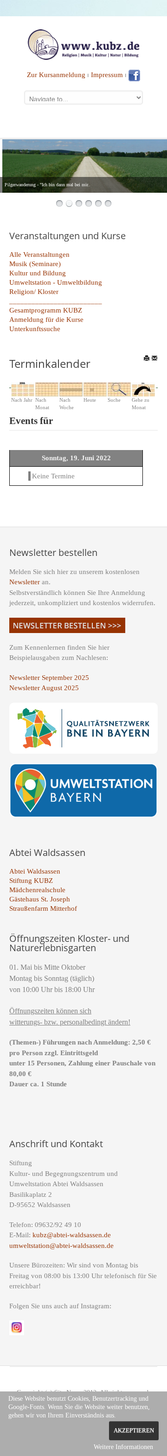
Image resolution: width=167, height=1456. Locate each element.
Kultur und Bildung (37, 273)
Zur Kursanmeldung (56, 74)
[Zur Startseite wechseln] (83, 43)
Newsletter (24, 582)
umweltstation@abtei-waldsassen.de (61, 1245)
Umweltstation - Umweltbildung (55, 282)
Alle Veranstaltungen (39, 254)
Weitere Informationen (123, 1446)
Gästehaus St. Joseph (39, 899)
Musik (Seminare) (35, 264)
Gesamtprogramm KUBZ (45, 310)
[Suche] (119, 388)
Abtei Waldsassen (34, 871)
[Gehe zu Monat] (143, 388)
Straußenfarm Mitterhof (43, 908)
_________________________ (55, 301)
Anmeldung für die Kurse (46, 319)
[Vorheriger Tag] (10, 387)
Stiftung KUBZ (31, 880)
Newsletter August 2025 (44, 688)
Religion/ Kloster (33, 291)
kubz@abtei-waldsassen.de (71, 1235)
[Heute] (95, 388)
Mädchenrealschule (37, 890)
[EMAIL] (154, 358)
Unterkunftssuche (34, 329)
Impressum (107, 74)
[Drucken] (146, 358)
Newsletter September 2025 (49, 677)
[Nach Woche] (71, 388)
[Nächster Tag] (156, 387)
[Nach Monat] (46, 388)
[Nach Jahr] (22, 388)
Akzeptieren (134, 1430)
